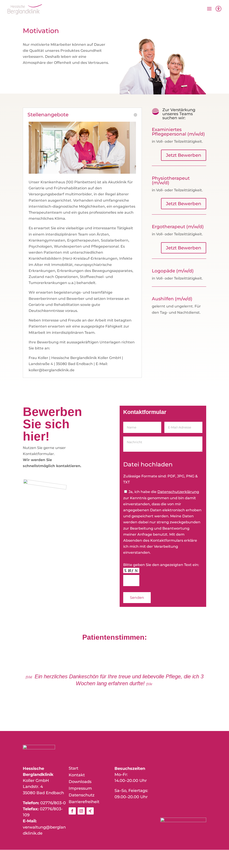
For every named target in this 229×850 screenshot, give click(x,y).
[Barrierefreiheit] (218, 9)
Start (73, 769)
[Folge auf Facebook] (72, 810)
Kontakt (77, 775)
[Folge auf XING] (90, 810)
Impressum (80, 789)
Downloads (80, 782)
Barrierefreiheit (84, 802)
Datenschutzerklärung (178, 492)
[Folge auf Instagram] (81, 810)
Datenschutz (81, 796)
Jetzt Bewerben (183, 155)
